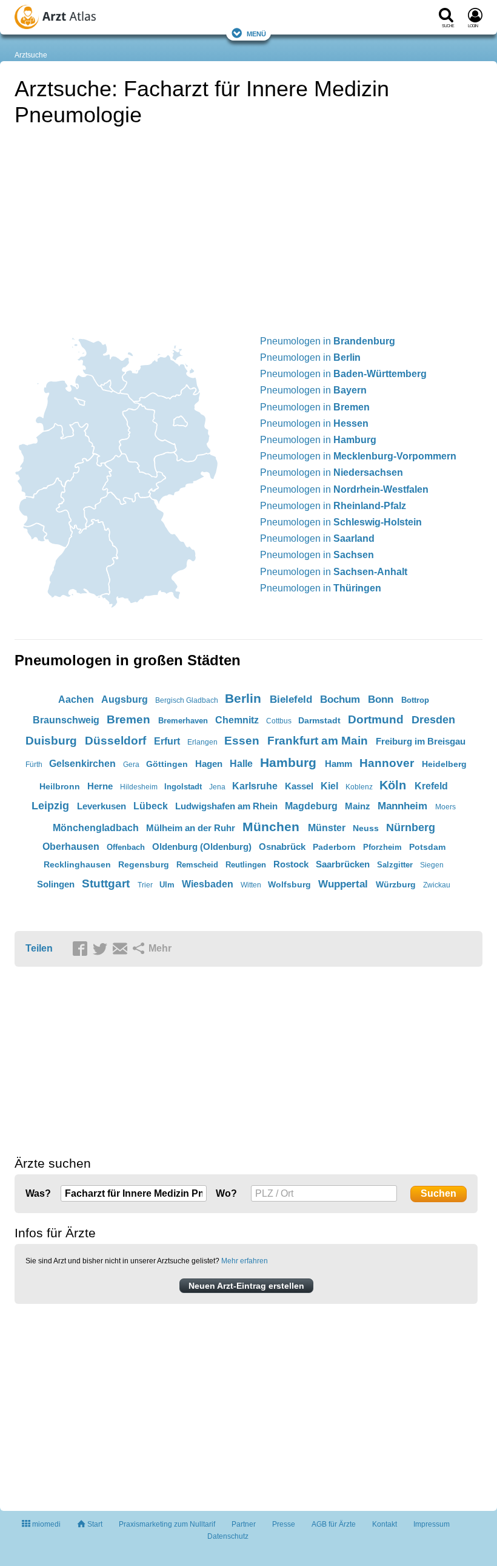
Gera (131, 764)
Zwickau (436, 885)
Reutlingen (245, 864)
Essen (241, 740)
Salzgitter (395, 864)
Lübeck (150, 806)
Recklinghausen (77, 864)
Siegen (432, 865)
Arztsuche (31, 55)
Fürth (33, 764)
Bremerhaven (183, 720)
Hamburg (288, 762)
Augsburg (124, 699)
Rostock (291, 864)
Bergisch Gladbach (186, 700)
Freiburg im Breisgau (420, 741)
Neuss (366, 828)
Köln (392, 785)
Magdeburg (311, 806)
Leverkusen (101, 806)
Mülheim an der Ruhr (190, 828)
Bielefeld (291, 699)
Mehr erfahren (244, 1261)
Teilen (39, 948)
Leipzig (50, 806)
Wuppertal (343, 884)
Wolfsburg (289, 884)
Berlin (243, 698)
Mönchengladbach (96, 828)
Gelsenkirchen (82, 763)
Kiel (329, 786)
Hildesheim (139, 787)
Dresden (433, 720)
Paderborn (334, 847)
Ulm (167, 884)
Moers (445, 807)
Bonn (380, 699)
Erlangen (202, 742)
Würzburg (396, 884)
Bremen (128, 719)
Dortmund (376, 719)
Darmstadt (319, 720)
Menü (256, 33)
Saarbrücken (343, 864)
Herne (100, 786)
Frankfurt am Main (317, 740)
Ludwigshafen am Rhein (226, 806)
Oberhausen (70, 846)
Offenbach (126, 847)
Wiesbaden (207, 884)
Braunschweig (66, 720)
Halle (241, 763)
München (270, 827)
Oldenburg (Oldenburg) (202, 846)
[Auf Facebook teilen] (82, 949)
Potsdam (427, 847)
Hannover (386, 763)
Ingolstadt (183, 786)
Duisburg (51, 740)
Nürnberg (410, 827)
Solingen (56, 884)
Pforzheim (382, 847)
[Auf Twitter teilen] (102, 949)
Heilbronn (59, 786)
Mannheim (402, 806)
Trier (145, 885)
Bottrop (415, 700)
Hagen (208, 763)
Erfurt (167, 741)
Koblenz (359, 787)
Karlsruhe (255, 786)
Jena (217, 787)
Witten (251, 885)
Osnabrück (282, 846)
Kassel (299, 786)
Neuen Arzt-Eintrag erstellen (246, 1286)
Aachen (76, 699)
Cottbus (279, 721)
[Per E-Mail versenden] (122, 949)
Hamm (338, 763)
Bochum (340, 699)
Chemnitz (237, 720)
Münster (326, 828)
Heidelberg (444, 764)
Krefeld (431, 786)
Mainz (357, 806)
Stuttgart (106, 883)
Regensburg (143, 864)
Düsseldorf (115, 740)
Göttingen (167, 764)
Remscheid (197, 864)
